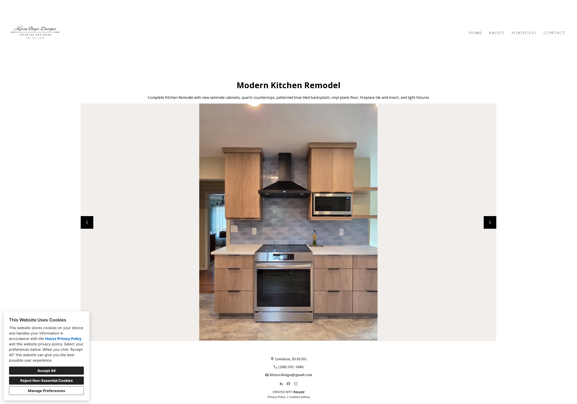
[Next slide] (490, 222)
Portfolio (524, 32)
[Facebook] (288, 384)
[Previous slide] (87, 222)
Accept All (46, 370)
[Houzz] (281, 384)
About (496, 32)
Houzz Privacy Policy (63, 338)
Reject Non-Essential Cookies (46, 380)
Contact (554, 32)
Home (475, 32)
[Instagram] (296, 384)
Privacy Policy (277, 397)
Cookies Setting (299, 397)
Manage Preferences (46, 390)
